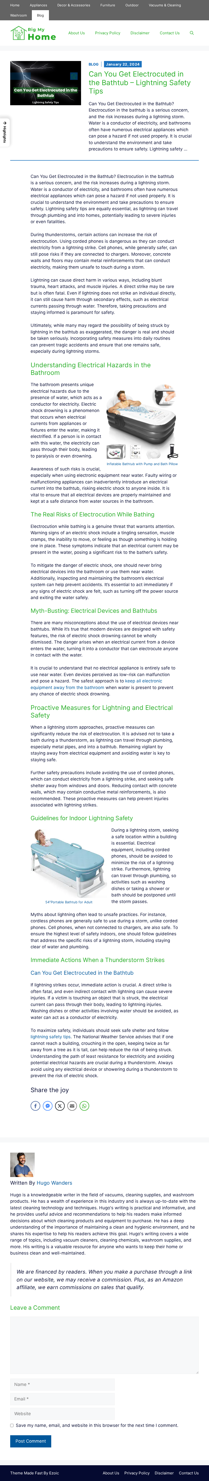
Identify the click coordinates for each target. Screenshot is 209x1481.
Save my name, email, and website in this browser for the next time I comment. (97, 1425)
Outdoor (132, 5)
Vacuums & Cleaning (165, 5)
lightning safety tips (51, 1036)
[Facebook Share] (35, 1106)
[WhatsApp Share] (84, 1106)
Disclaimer (140, 32)
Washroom (18, 15)
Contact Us (170, 32)
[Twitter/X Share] (60, 1106)
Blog (40, 15)
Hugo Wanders (54, 1183)
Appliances (38, 5)
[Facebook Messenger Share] (48, 1106)
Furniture (107, 5)
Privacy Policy (107, 32)
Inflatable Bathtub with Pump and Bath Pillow (142, 464)
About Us (76, 32)
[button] (192, 33)
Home (15, 5)
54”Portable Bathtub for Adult (69, 902)
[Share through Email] (72, 1106)
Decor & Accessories (73, 5)
